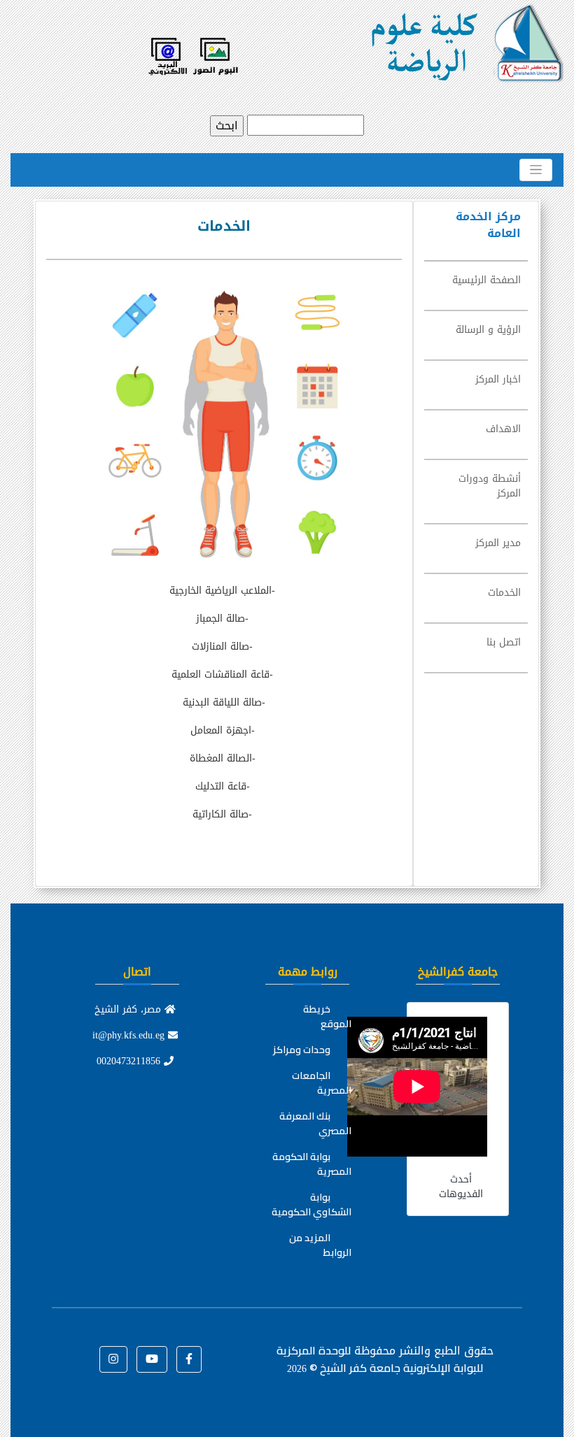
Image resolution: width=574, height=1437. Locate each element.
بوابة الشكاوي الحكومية (311, 1204)
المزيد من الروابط (320, 1245)
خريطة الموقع (327, 1016)
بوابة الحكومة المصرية (311, 1164)
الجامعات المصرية (321, 1082)
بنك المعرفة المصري (315, 1123)
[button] (189, 1359)
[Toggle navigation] (535, 170)
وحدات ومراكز (301, 1050)
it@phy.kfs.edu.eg (130, 1035)
